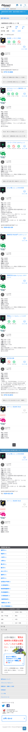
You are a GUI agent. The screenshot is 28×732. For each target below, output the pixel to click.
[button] (17, 5)
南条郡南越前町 (6, 588)
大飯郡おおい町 (6, 602)
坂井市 (3, 578)
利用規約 (3, 690)
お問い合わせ (7, 718)
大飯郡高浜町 (5, 599)
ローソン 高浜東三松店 (14, 407)
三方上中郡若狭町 (6, 606)
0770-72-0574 (8, 395)
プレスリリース (5, 697)
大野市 (3, 560)
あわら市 (4, 571)
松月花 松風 (10, 358)
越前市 (3, 574)
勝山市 (3, 564)
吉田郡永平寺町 (6, 581)
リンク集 (3, 693)
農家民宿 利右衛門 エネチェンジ (17, 234)
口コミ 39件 (24, 49)
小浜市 (3, 557)
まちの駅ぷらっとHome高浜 (15, 188)
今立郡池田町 (5, 585)
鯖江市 (3, 567)
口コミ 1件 (24, 193)
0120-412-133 (8, 227)
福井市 (3, 550)
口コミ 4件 (24, 96)
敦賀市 (3, 553)
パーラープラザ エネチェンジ (16, 142)
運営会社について (5, 679)
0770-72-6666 (8, 72)
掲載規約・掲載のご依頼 (7, 686)
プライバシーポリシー (7, 682)
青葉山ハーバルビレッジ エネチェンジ (16, 317)
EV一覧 (3, 626)
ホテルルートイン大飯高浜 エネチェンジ (16, 89)
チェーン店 (4, 629)
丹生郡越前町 (5, 592)
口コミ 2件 (24, 148)
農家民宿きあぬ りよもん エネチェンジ (17, 276)
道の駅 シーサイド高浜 (14, 38)
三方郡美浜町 (5, 595)
